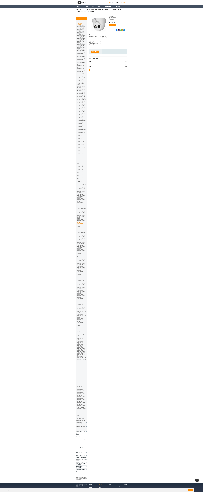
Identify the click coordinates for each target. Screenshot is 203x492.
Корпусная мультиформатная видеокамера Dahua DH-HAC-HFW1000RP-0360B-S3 (81, 259)
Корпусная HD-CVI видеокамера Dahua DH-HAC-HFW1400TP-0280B (81, 159)
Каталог (86, 6)
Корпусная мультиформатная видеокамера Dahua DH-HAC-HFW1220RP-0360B (81, 283)
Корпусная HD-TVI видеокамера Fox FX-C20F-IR (81, 373)
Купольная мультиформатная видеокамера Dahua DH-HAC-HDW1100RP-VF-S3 (81, 219)
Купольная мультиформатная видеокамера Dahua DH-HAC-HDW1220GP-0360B (81, 227)
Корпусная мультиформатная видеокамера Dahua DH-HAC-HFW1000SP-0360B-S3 (81, 263)
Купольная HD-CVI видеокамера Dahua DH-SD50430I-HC (81, 178)
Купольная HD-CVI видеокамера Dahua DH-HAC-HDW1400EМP (81, 102)
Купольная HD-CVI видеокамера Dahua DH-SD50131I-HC (81, 172)
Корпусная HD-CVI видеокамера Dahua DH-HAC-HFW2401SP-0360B (81, 166)
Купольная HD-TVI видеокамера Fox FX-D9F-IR (81, 361)
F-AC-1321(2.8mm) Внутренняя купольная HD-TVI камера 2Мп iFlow (81, 68)
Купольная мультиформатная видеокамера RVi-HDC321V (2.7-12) (81, 311)
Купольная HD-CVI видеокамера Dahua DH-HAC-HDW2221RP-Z (81, 123)
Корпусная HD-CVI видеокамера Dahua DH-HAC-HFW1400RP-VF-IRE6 (81, 144)
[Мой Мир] (124, 30)
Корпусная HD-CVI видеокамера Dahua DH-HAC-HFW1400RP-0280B (81, 141)
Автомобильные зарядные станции (81, 460)
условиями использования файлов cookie (46, 490)
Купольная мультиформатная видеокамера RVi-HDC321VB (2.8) (80, 318)
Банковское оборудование (81, 457)
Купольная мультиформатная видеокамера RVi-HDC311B (81, 184)
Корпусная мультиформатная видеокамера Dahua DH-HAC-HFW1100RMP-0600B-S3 (81, 267)
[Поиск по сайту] (126, 6)
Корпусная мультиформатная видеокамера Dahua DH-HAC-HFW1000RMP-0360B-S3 (81, 250)
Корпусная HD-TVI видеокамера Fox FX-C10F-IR (81, 367)
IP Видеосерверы (79, 422)
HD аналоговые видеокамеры (79, 24)
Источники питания (79, 450)
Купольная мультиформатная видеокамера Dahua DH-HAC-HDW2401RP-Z (81, 246)
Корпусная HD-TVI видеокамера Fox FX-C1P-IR (81, 357)
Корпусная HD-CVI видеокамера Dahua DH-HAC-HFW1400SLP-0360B (81, 147)
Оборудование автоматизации (79, 453)
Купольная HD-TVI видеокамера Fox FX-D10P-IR (81, 370)
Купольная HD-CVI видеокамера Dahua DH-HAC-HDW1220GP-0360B (81, 351)
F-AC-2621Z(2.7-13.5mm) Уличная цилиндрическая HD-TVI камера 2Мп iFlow (81, 26)
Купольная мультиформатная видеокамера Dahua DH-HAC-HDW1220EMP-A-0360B (81, 223)
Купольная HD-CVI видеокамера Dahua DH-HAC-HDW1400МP (81, 117)
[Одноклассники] (122, 30)
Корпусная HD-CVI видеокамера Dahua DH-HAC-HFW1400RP (81, 138)
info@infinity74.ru (123, 486)
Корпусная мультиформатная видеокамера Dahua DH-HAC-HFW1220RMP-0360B (81, 275)
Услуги (93, 6)
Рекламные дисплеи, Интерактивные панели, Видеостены (80, 463)
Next (105, 23)
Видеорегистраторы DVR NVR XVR (81, 421)
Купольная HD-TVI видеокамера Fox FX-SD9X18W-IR (80, 364)
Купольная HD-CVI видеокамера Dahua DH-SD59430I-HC (81, 175)
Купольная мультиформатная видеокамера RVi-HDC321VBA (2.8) (80, 326)
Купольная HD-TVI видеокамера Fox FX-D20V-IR (81, 382)
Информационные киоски (80, 469)
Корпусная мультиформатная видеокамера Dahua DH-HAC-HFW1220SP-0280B (81, 291)
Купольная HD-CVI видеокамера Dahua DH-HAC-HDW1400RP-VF (81, 114)
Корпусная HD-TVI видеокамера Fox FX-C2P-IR (81, 384)
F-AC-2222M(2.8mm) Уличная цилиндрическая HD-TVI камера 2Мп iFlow (81, 55)
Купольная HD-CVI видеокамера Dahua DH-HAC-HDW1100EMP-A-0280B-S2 (81, 83)
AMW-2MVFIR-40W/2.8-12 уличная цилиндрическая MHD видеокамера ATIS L (81, 418)
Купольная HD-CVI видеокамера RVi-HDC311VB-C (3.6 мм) (80, 80)
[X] (118, 30)
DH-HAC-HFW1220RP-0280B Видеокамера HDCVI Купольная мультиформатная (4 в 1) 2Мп (81, 414)
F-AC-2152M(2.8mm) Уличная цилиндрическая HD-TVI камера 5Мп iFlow (81, 38)
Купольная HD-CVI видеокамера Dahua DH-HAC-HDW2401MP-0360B (81, 132)
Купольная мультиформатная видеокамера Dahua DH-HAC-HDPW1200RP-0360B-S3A (81, 203)
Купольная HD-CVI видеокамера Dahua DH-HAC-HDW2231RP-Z (81, 126)
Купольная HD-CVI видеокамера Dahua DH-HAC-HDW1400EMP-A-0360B (81, 99)
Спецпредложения (109, 6)
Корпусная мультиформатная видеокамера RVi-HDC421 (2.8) (81, 334)
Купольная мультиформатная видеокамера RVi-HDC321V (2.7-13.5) (81, 315)
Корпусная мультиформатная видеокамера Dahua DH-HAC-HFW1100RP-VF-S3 (81, 271)
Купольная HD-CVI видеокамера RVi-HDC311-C (81, 74)
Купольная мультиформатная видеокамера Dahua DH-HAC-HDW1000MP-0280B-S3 (81, 207)
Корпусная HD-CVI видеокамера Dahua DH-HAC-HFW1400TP (81, 156)
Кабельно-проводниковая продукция (80, 447)
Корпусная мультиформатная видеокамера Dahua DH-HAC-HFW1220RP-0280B (81, 279)
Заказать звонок (123, 2)
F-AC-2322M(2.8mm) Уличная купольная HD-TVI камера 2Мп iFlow (81, 58)
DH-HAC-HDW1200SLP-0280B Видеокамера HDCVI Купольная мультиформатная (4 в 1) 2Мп (81, 409)
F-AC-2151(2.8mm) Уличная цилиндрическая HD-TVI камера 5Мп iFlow (81, 52)
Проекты (100, 6)
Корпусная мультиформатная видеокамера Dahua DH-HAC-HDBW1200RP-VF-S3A (81, 191)
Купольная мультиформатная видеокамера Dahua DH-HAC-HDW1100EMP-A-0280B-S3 (81, 216)
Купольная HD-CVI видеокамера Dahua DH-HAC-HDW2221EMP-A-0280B (81, 120)
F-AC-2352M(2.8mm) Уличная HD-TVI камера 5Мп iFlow (80, 41)
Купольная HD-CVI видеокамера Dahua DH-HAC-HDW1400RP (81, 108)
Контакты (118, 6)
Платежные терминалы (80, 471)
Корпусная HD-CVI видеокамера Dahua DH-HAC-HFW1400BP (81, 135)
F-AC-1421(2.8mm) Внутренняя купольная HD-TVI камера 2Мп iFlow (81, 65)
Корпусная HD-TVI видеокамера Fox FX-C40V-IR (81, 393)
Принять (190, 490)
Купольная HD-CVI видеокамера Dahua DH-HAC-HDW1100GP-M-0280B (81, 348)
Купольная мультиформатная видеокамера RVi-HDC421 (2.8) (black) (81, 338)
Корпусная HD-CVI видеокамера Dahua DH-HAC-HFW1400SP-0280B (81, 153)
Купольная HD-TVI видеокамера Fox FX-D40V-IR (81, 396)
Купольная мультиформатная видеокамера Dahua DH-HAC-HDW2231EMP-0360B (81, 242)
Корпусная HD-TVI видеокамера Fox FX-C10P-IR (81, 390)
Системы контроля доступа (79, 434)
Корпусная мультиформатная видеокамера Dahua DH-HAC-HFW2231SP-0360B (81, 303)
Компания (79, 6)
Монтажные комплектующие (80, 427)
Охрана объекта (79, 436)
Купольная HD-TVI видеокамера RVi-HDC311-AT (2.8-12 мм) (81, 345)
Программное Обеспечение (80, 423)
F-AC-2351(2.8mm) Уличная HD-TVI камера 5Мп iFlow (81, 50)
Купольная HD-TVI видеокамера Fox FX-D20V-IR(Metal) (81, 405)
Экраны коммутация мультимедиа (79, 467)
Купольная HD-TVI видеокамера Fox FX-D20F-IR (81, 402)
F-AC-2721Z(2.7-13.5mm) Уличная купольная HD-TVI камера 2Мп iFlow (81, 29)
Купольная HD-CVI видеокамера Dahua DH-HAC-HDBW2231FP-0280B (81, 92)
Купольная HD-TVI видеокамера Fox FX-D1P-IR (81, 354)
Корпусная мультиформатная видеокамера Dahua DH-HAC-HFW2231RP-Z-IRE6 (81, 294)
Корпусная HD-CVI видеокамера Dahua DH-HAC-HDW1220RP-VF (81, 239)
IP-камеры (78, 22)
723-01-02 (114, 2)
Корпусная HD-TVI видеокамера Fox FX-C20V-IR (81, 379)
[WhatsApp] (121, 30)
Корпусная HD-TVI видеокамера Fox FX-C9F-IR (81, 359)
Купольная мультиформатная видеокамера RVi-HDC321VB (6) (80, 322)
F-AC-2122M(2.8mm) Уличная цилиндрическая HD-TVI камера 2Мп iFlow (81, 62)
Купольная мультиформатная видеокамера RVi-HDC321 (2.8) (81, 342)
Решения (90, 487)
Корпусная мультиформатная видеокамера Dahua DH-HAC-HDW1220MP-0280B (81, 231)
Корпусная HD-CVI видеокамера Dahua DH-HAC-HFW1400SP (81, 150)
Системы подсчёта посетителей (79, 442)
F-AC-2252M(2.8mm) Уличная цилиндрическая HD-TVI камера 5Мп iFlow (81, 35)
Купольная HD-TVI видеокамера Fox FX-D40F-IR (81, 376)
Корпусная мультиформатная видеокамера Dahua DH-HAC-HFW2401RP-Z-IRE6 (81, 307)
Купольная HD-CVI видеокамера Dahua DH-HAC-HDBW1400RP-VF (81, 86)
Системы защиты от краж (80, 431)
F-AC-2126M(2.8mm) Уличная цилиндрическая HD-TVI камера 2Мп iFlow (81, 44)
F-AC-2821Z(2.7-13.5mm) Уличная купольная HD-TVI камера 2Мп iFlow (81, 32)
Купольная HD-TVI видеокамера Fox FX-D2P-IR (81, 387)
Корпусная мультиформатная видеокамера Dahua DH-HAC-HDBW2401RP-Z (81, 198)
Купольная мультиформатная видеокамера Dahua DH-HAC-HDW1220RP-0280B (81, 235)
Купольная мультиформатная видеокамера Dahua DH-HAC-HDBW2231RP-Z (81, 195)
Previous (92, 23)
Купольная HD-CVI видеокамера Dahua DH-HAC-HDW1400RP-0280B (81, 111)
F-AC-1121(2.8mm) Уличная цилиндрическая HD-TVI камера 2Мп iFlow (81, 71)
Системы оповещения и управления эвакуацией (80, 439)
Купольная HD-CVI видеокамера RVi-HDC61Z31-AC (80, 181)
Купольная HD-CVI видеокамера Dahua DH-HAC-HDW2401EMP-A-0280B (81, 129)
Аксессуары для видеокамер (80, 426)
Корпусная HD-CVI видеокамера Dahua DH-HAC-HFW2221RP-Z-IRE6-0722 (81, 162)
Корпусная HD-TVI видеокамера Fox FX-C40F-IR (81, 399)
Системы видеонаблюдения (79, 18)
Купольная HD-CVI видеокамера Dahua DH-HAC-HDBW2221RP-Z (81, 89)
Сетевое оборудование (80, 455)
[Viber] (119, 30)
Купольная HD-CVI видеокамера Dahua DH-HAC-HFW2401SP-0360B (81, 169)
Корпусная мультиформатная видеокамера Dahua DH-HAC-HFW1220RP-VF (81, 287)
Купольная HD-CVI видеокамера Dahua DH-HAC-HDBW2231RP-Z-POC (81, 95)
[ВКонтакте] (116, 30)
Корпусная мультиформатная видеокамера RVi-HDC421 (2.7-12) (81, 330)
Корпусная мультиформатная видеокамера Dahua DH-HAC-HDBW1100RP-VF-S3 (81, 187)
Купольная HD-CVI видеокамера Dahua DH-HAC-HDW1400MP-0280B (81, 105)
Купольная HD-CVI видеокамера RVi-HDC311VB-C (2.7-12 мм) (81, 77)
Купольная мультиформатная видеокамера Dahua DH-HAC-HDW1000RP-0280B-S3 (81, 211)
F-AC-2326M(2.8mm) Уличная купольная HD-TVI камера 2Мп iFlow (81, 47)
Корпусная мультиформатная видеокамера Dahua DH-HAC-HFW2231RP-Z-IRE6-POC (81, 299)
